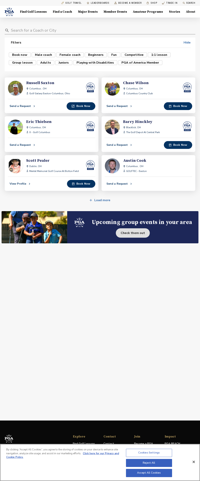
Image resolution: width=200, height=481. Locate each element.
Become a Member (130, 3)
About (190, 12)
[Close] (193, 462)
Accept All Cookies (149, 473)
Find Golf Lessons (33, 12)
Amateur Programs (148, 12)
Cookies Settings (149, 452)
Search (190, 3)
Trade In (170, 3)
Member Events (115, 12)
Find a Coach (62, 12)
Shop (151, 3)
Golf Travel (73, 3)
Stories (174, 12)
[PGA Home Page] (9, 12)
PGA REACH (172, 444)
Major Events (88, 12)
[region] (100, 462)
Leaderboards (100, 3)
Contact (109, 443)
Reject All (149, 463)
